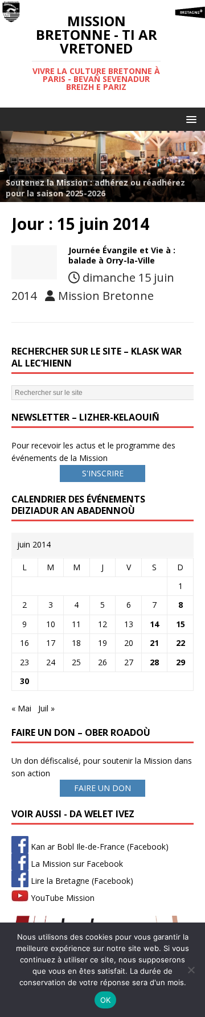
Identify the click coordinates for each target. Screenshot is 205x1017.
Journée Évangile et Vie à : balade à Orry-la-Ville (121, 255)
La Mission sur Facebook (75, 863)
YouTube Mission (61, 897)
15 (180, 624)
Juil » (46, 708)
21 (154, 642)
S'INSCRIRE (103, 473)
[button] (189, 118)
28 (154, 662)
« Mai (21, 708)
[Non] (190, 969)
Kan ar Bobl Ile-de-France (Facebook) (98, 846)
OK (105, 999)
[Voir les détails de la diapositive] (102, 166)
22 (180, 642)
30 (24, 681)
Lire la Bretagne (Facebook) (80, 880)
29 (180, 662)
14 (154, 624)
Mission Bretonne (106, 295)
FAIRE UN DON (102, 788)
